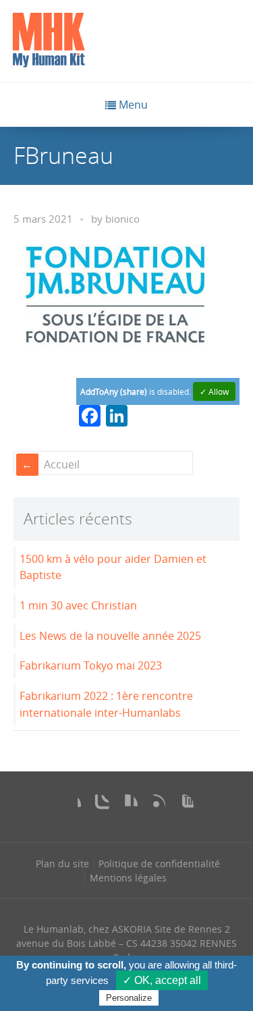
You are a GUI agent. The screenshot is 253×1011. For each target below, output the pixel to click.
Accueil (62, 464)
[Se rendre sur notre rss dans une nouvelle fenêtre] (154, 805)
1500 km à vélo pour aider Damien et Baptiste (113, 567)
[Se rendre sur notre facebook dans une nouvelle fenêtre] (70, 805)
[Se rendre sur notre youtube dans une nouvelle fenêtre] (183, 805)
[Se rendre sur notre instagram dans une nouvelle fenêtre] (98, 805)
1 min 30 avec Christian (78, 605)
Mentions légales (128, 877)
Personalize (129, 998)
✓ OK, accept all (162, 980)
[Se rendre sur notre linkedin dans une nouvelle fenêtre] (127, 805)
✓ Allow (214, 391)
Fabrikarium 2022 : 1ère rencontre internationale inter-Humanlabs (106, 704)
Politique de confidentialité (159, 863)
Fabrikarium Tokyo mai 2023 (91, 665)
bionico (122, 219)
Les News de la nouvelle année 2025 (110, 635)
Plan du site (62, 863)
